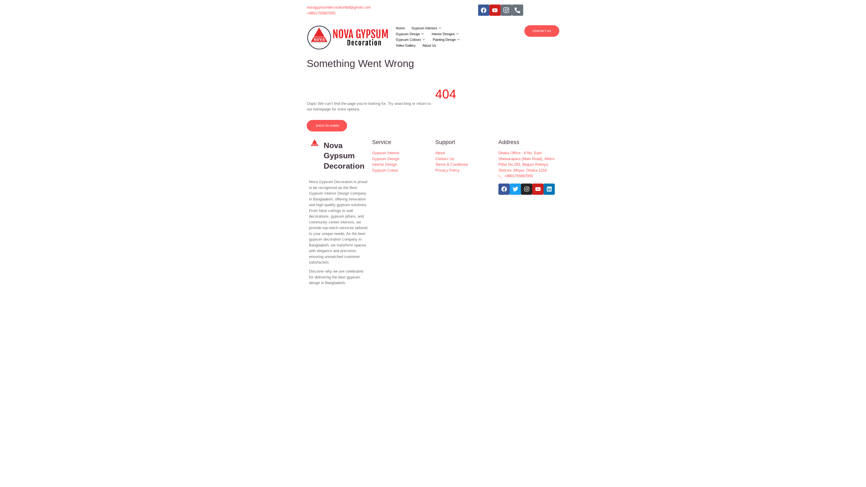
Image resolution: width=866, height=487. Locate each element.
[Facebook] (483, 10)
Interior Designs (443, 34)
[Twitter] (515, 189)
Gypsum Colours (408, 39)
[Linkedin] (549, 189)
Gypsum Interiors (424, 28)
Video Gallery (406, 45)
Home (400, 28)
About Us (429, 45)
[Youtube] (495, 10)
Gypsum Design (408, 34)
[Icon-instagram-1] (506, 10)
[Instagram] (526, 189)
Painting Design (444, 39)
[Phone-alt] (517, 10)
